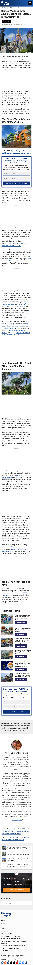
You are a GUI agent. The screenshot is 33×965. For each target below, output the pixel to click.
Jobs (2, 928)
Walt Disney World (6, 7)
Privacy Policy (6, 957)
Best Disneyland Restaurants (10, 948)
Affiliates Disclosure (17, 957)
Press (3, 923)
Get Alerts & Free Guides (16, 711)
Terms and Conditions (18, 955)
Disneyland (5, 931)
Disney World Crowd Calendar (11, 939)
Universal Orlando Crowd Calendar (13, 945)
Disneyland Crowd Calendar (10, 936)
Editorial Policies (5, 955)
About (3, 921)
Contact (3, 926)
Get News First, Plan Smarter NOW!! (16, 183)
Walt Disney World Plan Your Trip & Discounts (21, 7)
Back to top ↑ (28, 957)
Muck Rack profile (17, 820)
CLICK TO (15, 890)
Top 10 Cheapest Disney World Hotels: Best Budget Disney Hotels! (16, 152)
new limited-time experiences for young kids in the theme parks (16, 326)
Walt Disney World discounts (17, 547)
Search (5, 951)
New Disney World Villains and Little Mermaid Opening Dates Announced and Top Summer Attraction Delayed (16, 831)
